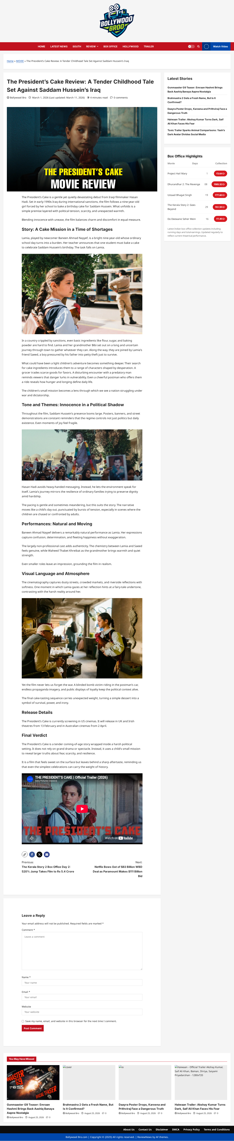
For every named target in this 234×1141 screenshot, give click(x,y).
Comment (28, 929)
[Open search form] (198, 46)
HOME (41, 46)
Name (26, 977)
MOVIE (20, 61)
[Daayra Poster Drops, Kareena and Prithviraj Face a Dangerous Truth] (145, 1082)
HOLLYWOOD (131, 46)
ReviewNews (144, 1137)
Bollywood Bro (18, 97)
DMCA (175, 1129)
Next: (117, 869)
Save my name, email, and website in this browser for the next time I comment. (71, 1021)
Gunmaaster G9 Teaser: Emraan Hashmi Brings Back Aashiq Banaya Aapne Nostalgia (30, 1109)
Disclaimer (162, 1129)
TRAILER (149, 46)
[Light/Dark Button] (191, 46)
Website (26, 1006)
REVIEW (91, 46)
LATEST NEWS (58, 46)
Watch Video (220, 46)
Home (10, 61)
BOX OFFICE (110, 46)
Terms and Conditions (217, 1129)
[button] (25, 854)
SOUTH (77, 46)
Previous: (48, 866)
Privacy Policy (191, 1129)
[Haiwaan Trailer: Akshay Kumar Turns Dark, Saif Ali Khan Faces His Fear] (201, 1082)
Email (26, 991)
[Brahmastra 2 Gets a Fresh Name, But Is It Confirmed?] (89, 1082)
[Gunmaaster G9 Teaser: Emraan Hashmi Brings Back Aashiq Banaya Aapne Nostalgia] (33, 1082)
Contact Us (145, 1129)
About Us (128, 1129)
